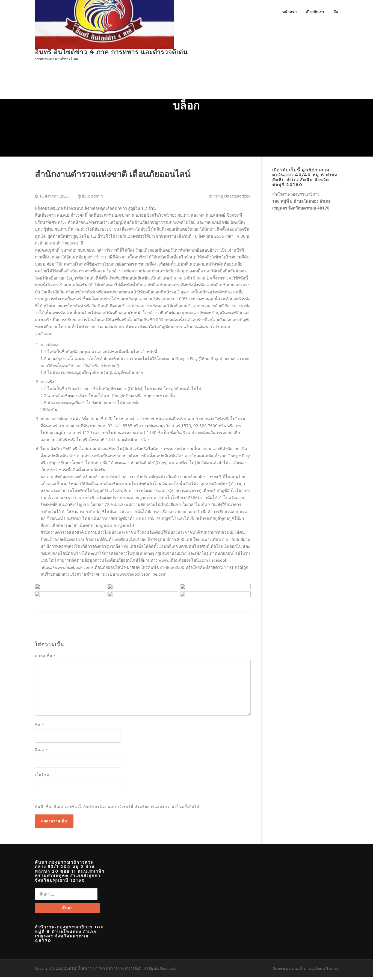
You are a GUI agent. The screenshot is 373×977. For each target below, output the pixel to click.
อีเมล (41, 749)
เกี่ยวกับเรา (315, 11)
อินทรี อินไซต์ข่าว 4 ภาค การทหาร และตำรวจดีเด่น (111, 52)
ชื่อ (39, 724)
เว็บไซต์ (42, 774)
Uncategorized (237, 196)
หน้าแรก (289, 11)
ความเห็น (45, 655)
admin (97, 196)
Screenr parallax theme (291, 968)
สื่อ (335, 11)
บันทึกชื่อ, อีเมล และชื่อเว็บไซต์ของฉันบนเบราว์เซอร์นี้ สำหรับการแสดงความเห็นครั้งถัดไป (117, 806)
